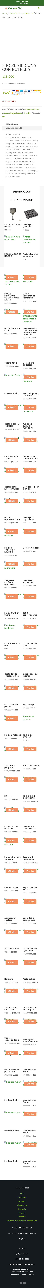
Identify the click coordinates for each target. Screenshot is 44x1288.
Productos (22, 1197)
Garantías (22, 1217)
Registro (22, 1213)
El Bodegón (22, 1205)
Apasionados (30, 109)
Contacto (22, 1209)
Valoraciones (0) (14, 128)
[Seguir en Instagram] (24, 1283)
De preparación (26, 13)
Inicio (4, 13)
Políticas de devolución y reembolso (22, 1221)
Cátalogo (22, 1201)
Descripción (12, 124)
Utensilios (13, 13)
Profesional (18, 113)
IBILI (3, 117)
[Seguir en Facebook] (21, 1283)
